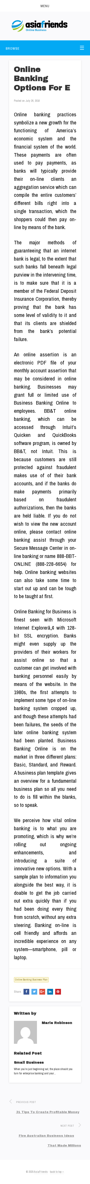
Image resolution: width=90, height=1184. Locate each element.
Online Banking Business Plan (31, 979)
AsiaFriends (41, 1172)
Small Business (29, 1062)
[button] (45, 6)
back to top (56, 1172)
